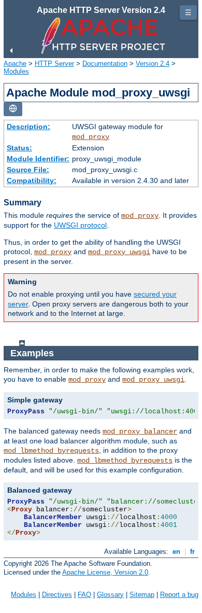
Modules (16, 71)
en (176, 551)
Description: (28, 126)
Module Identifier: (38, 159)
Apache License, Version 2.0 (105, 572)
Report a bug (179, 594)
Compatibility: (31, 180)
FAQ (84, 594)
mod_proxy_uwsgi (119, 252)
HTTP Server (54, 63)
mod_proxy (90, 137)
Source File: (28, 169)
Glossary (110, 594)
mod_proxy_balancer (140, 431)
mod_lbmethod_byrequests (51, 451)
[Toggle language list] (13, 109)
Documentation (104, 63)
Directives (57, 594)
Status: (19, 148)
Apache (15, 63)
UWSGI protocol (80, 225)
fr (192, 551)
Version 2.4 (152, 63)
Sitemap (141, 594)
